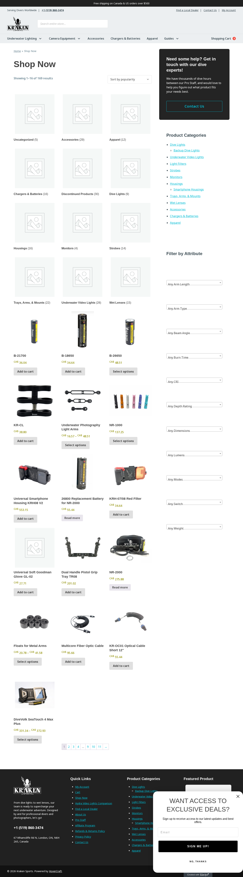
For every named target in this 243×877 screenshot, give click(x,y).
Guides (169, 38)
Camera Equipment (62, 38)
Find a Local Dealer (187, 10)
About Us (80, 814)
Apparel (152, 38)
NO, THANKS (198, 861)
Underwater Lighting (22, 38)
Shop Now (81, 797)
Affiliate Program (85, 825)
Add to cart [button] (25, 371)
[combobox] (194, 282)
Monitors (176, 177)
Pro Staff (80, 820)
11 (99, 747)
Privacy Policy (83, 836)
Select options (123, 371)
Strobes (175, 170)
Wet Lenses (178, 203)
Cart (77, 792)
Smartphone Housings (189, 189)
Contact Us (210, 10)
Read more (72, 518)
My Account (229, 10)
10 (93, 747)
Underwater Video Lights (187, 157)
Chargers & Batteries (125, 38)
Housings (176, 184)
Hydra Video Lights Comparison (93, 803)
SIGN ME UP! (198, 846)
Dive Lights (177, 145)
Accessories (96, 38)
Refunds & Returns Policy (90, 831)
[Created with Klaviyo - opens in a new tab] (198, 875)
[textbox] (194, 284)
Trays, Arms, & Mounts (185, 196)
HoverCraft (55, 871)
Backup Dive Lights (187, 150)
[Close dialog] (238, 796)
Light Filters (178, 164)
